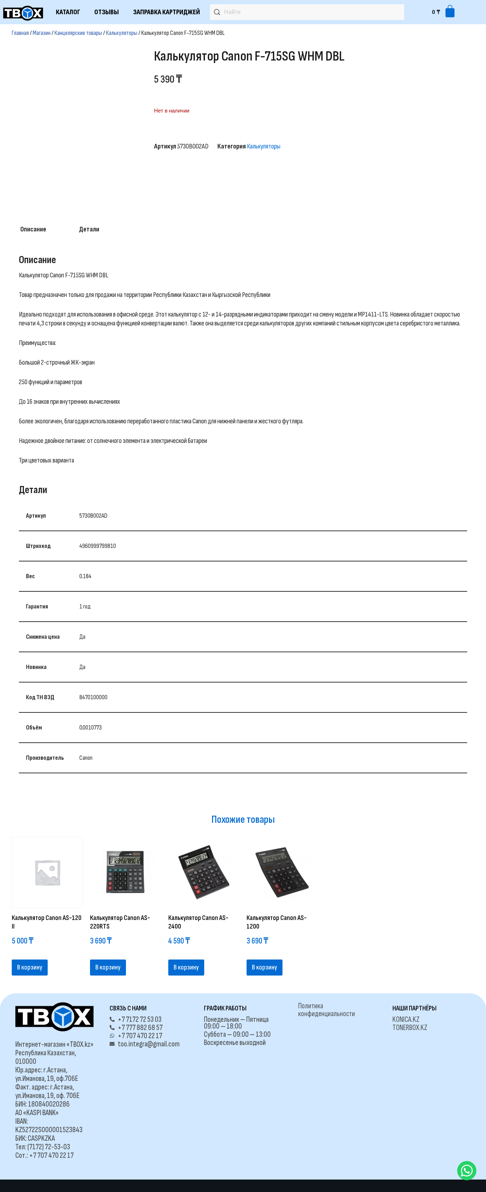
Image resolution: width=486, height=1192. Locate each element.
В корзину (29, 967)
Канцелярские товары (78, 33)
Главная (20, 33)
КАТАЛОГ (68, 12)
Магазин (42, 33)
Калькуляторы (121, 33)
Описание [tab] (33, 229)
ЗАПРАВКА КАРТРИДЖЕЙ (166, 12)
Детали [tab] (89, 229)
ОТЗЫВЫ (106, 12)
